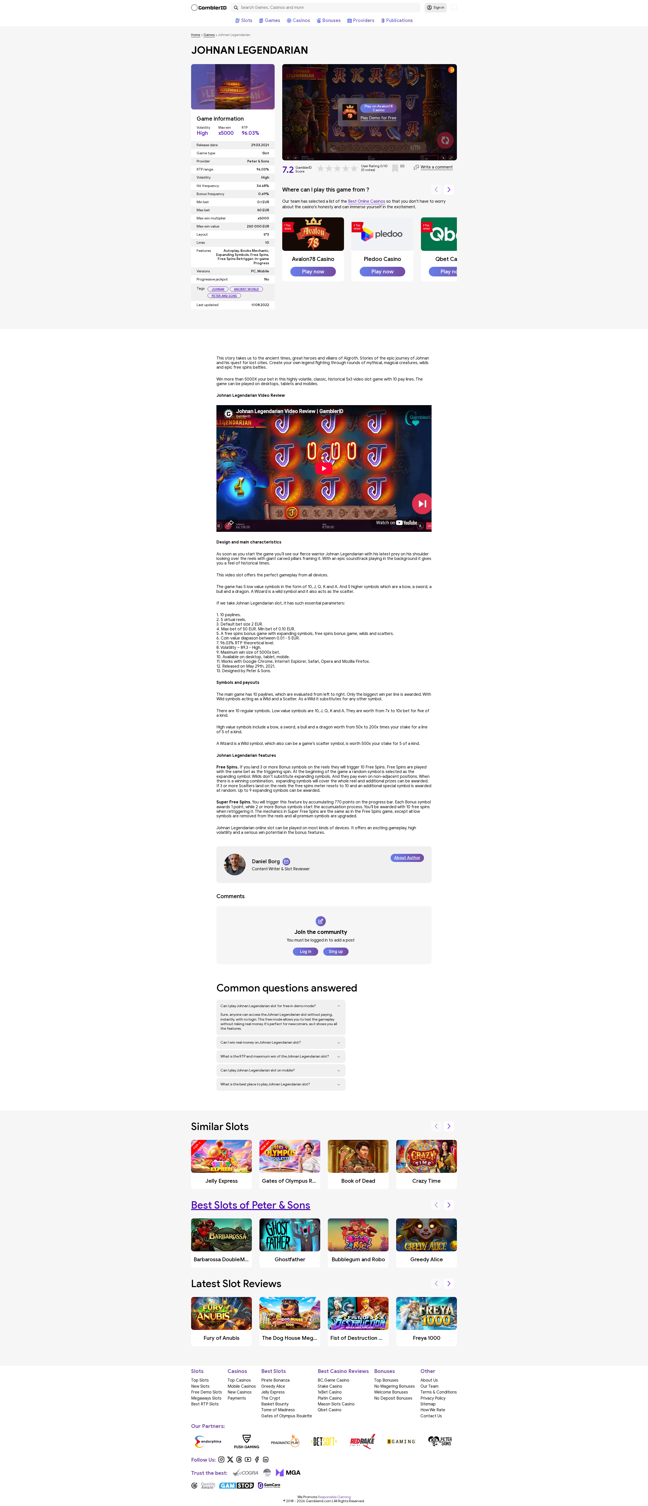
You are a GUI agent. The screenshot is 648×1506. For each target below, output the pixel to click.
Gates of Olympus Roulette (296, 1181)
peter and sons (224, 295)
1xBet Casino (330, 1392)
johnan (218, 289)
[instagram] (221, 1461)
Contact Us (431, 1416)
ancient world (246, 289)
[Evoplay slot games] (287, 1441)
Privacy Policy (433, 1398)
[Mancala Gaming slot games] (403, 1441)
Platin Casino (330, 1398)
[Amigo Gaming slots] (248, 1441)
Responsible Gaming (334, 1497)
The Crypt (270, 1398)
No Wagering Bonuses (394, 1386)
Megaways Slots (206, 1398)
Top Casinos (239, 1380)
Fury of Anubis (221, 1338)
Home (195, 35)
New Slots (200, 1386)
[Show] (339, 1006)
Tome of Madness (278, 1410)
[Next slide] (449, 190)
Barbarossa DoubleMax (222, 1259)
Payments (237, 1398)
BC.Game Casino (333, 1380)
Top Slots (200, 1380)
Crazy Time (426, 1181)
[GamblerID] (209, 7)
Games (209, 35)
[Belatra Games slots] (210, 1441)
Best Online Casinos (366, 201)
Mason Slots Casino (336, 1404)
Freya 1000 (426, 1338)
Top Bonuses (386, 1380)
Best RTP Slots (205, 1404)
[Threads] (239, 1461)
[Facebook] (257, 1461)
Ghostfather (290, 1259)
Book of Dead (358, 1181)
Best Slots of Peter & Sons (250, 1205)
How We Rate (432, 1410)
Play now (313, 271)
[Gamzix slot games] (364, 1441)
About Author (407, 857)
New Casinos (240, 1392)
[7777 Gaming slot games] (442, 1441)
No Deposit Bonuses (393, 1398)
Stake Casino (330, 1386)
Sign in (439, 7)
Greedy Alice (426, 1259)
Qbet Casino (451, 259)
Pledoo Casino (382, 259)
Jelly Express (221, 1181)
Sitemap (428, 1404)
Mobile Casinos (242, 1386)
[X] (230, 1461)
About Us (429, 1380)
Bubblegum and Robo (358, 1259)
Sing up (336, 951)
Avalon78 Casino (313, 259)
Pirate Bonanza (275, 1380)
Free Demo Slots (206, 1392)
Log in (305, 951)
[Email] (286, 861)
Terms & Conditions (438, 1392)
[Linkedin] (265, 1461)
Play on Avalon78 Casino (378, 108)
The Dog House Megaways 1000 (302, 1338)
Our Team (429, 1386)
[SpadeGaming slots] (326, 1441)
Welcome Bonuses (391, 1392)
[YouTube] (248, 1461)
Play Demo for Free (378, 118)
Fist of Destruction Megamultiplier (373, 1338)
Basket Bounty (275, 1404)
